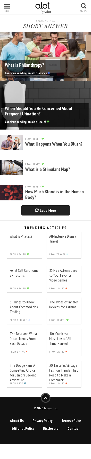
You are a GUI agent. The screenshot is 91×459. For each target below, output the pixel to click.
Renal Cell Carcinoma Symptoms (24, 273)
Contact (73, 428)
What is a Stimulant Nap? (47, 169)
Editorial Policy (22, 428)
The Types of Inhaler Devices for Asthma (63, 304)
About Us (17, 420)
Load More (47, 210)
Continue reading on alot (26, 73)
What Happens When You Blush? (54, 144)
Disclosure (50, 428)
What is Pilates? (21, 236)
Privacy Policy (42, 420)
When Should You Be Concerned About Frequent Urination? (39, 111)
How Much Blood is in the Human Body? (54, 194)
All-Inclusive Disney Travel (62, 239)
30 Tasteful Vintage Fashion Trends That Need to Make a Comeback (63, 372)
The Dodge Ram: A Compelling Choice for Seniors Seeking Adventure (23, 372)
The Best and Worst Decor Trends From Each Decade (23, 338)
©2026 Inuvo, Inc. (46, 408)
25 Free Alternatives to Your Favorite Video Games (63, 275)
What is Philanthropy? (24, 65)
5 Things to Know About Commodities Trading (24, 307)
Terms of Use (71, 420)
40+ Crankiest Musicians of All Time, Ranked (60, 338)
